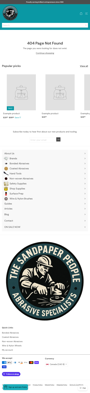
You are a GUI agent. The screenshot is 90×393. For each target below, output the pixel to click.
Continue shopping (45, 53)
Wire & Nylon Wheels (12, 345)
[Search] (86, 25)
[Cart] (81, 13)
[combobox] (45, 25)
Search (28, 385)
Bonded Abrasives (10, 332)
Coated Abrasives (10, 337)
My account (7, 350)
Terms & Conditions (76, 385)
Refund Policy (49, 385)
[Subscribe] (58, 139)
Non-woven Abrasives (12, 341)
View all (84, 66)
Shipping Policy (62, 385)
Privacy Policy (38, 385)
